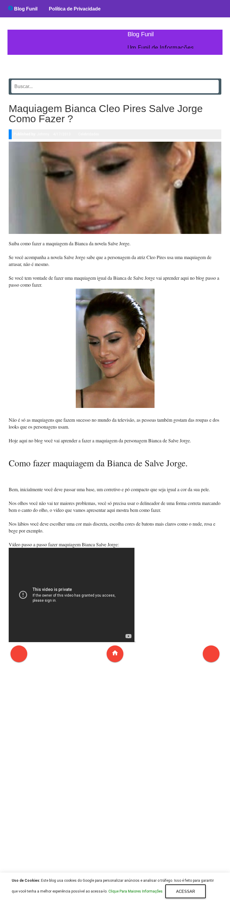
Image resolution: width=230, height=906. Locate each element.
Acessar (185, 891)
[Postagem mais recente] (18, 653)
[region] (115, 771)
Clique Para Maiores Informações (136, 892)
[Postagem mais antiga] (211, 653)
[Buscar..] (213, 84)
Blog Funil (25, 8)
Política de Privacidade (75, 8)
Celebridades (88, 134)
